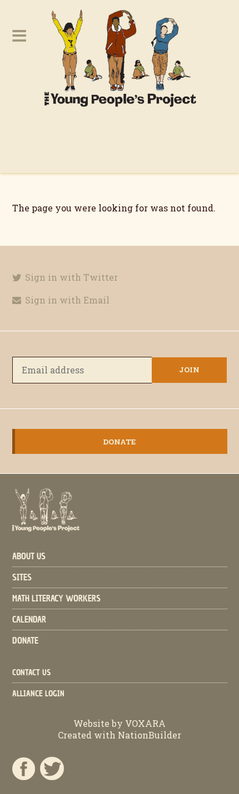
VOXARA (145, 723)
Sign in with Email (66, 300)
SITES (22, 577)
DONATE (25, 640)
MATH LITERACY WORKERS (56, 598)
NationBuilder (148, 735)
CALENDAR (29, 619)
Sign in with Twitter (70, 277)
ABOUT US (29, 556)
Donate (119, 442)
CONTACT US (31, 672)
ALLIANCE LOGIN (38, 694)
